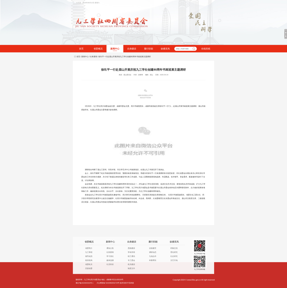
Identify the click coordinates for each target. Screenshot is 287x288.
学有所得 (131, 252)
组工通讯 (131, 256)
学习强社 (110, 256)
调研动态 (152, 252)
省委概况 (98, 48)
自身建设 (131, 48)
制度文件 (131, 268)
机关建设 (131, 264)
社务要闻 (93, 57)
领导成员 (88, 256)
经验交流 (174, 248)
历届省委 (88, 268)
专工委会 (131, 260)
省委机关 (88, 264)
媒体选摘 (110, 260)
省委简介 (88, 248)
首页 (81, 48)
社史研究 (174, 256)
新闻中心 (114, 48)
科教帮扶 (152, 260)
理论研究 (174, 252)
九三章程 (88, 252)
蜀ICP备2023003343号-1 (84, 283)
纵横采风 (165, 48)
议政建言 (152, 248)
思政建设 (131, 248)
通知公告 (110, 248)
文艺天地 (174, 260)
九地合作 (152, 256)
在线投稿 (205, 48)
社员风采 (110, 264)
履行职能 (148, 48)
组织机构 (88, 260)
